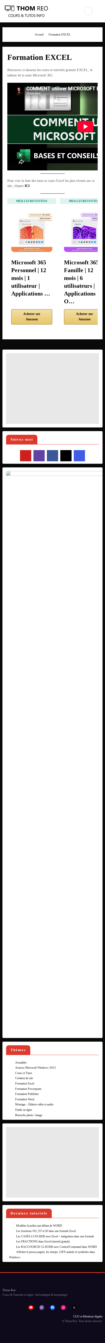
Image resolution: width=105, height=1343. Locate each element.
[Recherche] (88, 11)
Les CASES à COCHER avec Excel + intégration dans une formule (55, 1236)
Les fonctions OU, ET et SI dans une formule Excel (46, 1231)
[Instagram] (79, 455)
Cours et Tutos (23, 1073)
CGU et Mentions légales (88, 1316)
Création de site (24, 1078)
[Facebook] (52, 455)
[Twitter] (66, 455)
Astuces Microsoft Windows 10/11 (35, 1067)
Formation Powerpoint (28, 1089)
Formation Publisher (27, 1094)
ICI (27, 186)
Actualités (21, 1062)
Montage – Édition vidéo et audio (34, 1104)
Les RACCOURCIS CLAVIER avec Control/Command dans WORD (56, 1247)
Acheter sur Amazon (31, 316)
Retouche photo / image (28, 1115)
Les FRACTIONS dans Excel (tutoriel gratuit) (43, 1241)
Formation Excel (24, 1083)
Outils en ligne (23, 1109)
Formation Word (24, 1099)
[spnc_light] (99, 11)
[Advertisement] (52, 388)
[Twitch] (39, 455)
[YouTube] (25, 455)
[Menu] (74, 11)
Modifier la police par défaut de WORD (39, 1225)
